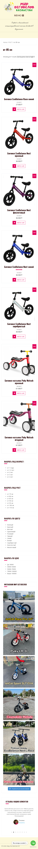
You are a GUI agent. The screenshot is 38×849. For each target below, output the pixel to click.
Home (5, 42)
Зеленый (10, 525)
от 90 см (10, 501)
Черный (9, 536)
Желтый (10, 529)
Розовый (10, 534)
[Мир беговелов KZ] (19, 7)
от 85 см (10, 499)
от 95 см (10, 503)
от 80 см (10, 496)
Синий (9, 538)
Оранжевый (11, 532)
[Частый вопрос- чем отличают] (19, 737)
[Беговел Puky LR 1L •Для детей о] (19, 639)
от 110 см (10, 508)
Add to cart (20, 109)
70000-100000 (12, 571)
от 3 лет (10, 475)
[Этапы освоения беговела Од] (19, 769)
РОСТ (10, 42)
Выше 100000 (11, 573)
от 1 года (10, 468)
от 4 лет (10, 477)
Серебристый (11, 543)
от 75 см (10, 494)
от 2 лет (10, 472)
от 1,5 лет (10, 470)
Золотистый (11, 545)
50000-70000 (11, 569)
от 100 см (10, 505)
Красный (10, 527)
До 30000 (10, 564)
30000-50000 (11, 567)
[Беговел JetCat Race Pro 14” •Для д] (19, 606)
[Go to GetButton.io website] (33, 847)
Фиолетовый (11, 547)
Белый (9, 540)
